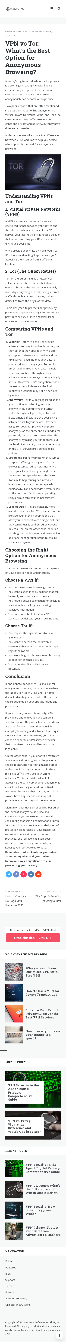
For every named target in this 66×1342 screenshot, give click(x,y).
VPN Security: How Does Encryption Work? (40, 1210)
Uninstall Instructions (18, 1304)
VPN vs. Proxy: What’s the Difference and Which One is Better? (24, 1126)
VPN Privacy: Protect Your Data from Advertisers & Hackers (43, 1231)
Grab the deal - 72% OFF (33, 938)
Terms (9, 1286)
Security (10, 35)
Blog (8, 1273)
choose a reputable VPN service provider (30, 740)
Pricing (9, 1261)
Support (10, 1280)
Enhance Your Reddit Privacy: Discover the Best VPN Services (42, 1013)
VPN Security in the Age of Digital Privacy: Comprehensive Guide (43, 1168)
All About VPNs (43, 31)
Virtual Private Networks (20, 115)
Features (10, 1267)
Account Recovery (16, 1298)
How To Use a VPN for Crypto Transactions (42, 992)
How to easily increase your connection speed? (43, 1034)
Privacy (9, 1292)
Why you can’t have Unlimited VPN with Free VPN (42, 971)
